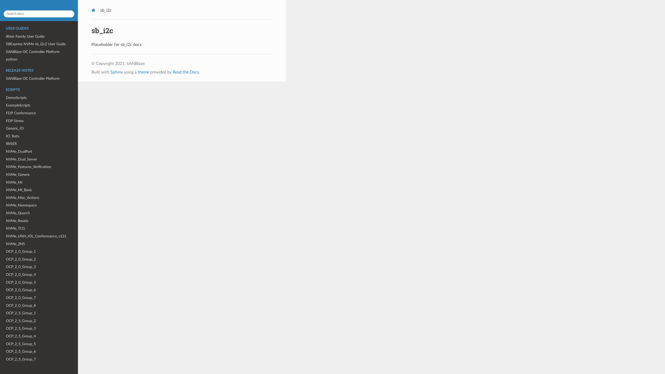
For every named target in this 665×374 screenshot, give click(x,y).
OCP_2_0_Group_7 (21, 298)
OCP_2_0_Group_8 (21, 306)
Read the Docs (186, 72)
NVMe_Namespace (21, 205)
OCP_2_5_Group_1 (21, 313)
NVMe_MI (14, 182)
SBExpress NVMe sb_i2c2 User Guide (36, 44)
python (11, 59)
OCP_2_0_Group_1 (21, 251)
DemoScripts (16, 98)
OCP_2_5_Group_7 (21, 359)
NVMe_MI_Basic (19, 190)
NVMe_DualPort (19, 151)
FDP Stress (15, 121)
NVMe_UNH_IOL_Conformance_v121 (36, 236)
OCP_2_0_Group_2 (21, 259)
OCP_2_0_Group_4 (21, 275)
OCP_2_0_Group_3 (21, 267)
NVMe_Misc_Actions (22, 198)
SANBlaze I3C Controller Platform (33, 52)
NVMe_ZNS (15, 244)
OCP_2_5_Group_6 (21, 351)
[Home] (93, 10)
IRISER (11, 144)
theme (143, 72)
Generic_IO (15, 128)
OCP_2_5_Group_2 (21, 321)
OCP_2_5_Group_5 (21, 344)
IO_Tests (12, 136)
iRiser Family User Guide (25, 36)
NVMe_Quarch (18, 213)
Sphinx (116, 72)
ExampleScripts (18, 105)
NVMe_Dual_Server (21, 159)
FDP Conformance (21, 113)
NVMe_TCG (15, 228)
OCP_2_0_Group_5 (21, 282)
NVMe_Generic (18, 175)
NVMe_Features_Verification (28, 167)
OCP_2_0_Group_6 (21, 290)
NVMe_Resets (17, 221)
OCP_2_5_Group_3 (21, 328)
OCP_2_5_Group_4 (21, 336)
